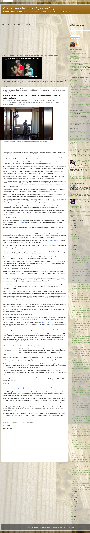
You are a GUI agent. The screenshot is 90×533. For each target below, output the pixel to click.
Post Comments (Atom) (14, 466)
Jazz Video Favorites (74, 58)
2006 (72, 519)
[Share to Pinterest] (32, 422)
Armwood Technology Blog (75, 54)
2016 (72, 505)
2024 (72, 229)
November (74, 238)
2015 (72, 506)
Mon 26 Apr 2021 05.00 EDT (10, 146)
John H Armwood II (81, 44)
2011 (72, 514)
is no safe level (52, 240)
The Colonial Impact (76, 314)
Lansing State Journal (60, 293)
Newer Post (5, 464)
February (74, 493)
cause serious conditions (22, 329)
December (74, 236)
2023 (72, 231)
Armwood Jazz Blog (74, 56)
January (74, 495)
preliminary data (21, 388)
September (74, 241)
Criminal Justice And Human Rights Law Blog (28, 8)
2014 (72, 508)
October (74, 240)
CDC (12, 309)
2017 (72, 503)
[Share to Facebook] (30, 422)
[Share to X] (29, 422)
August (74, 243)
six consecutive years (44, 322)
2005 (72, 521)
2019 (72, 499)
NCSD (42, 367)
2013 (72, 510)
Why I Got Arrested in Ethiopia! (79, 265)
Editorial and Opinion (32, 11)
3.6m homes (21, 222)
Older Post (63, 464)
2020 (72, 497)
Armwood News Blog (74, 51)
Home (35, 464)
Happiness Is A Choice (77, 334)
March (73, 491)
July (73, 245)
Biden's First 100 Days (77, 264)
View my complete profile (81, 46)
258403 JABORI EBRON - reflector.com (78, 72)
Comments (73, 38)
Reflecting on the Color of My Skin (79, 280)
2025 (72, 227)
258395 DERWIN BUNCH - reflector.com (79, 73)
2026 (72, 225)
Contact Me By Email (51, 18)
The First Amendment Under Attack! (80, 347)
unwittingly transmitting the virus (47, 191)
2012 (72, 512)
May (73, 249)
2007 (72, 518)
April (73, 251)
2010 (72, 516)
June (73, 247)
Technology (72, 11)
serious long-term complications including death (44, 284)
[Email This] (26, 422)
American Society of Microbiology (26, 345)
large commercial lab (15, 189)
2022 (72, 232)
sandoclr (63, 527)
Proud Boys (74, 453)
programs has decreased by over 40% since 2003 (28, 319)
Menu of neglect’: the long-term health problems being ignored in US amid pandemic (22, 420)
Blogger (72, 527)
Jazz (52, 11)
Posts (72, 35)
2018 (72, 501)
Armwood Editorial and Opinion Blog (78, 53)
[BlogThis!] (28, 422)
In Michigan (6, 278)
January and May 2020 (20, 235)
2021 (72, 234)
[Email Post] (24, 422)
